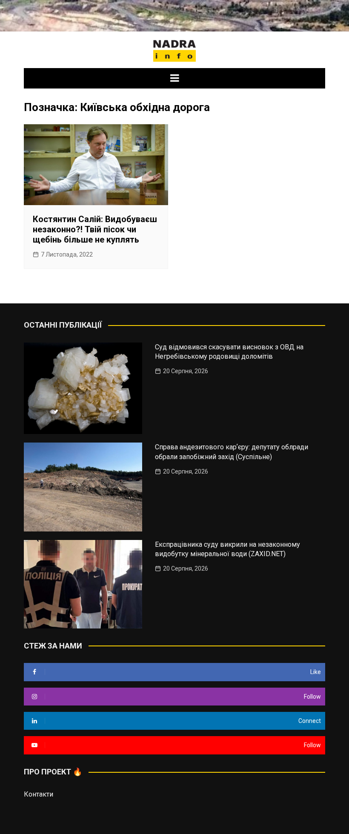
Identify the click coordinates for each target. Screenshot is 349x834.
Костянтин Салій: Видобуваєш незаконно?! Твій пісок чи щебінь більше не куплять (95, 229)
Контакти (38, 794)
